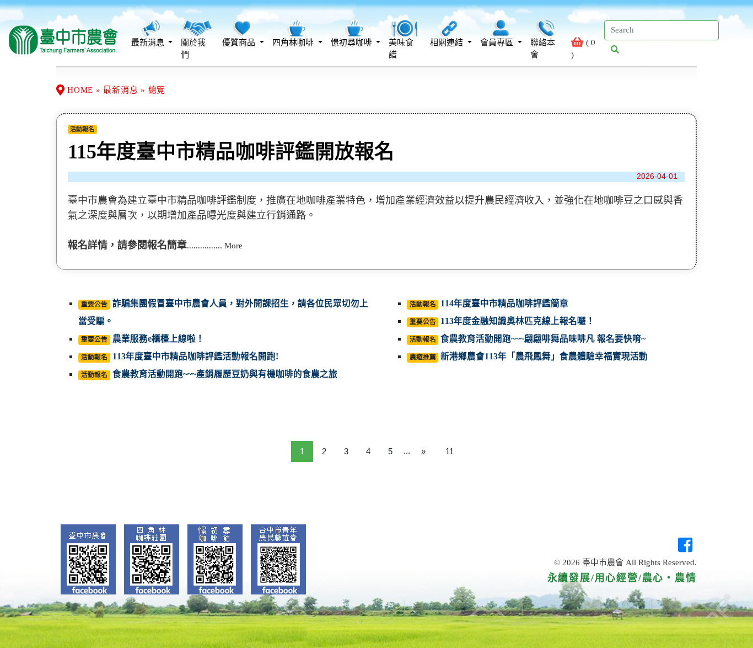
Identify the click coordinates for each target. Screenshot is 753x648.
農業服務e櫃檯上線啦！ (158, 338)
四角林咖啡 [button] (294, 42)
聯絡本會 (542, 49)
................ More (215, 245)
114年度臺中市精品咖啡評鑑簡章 (504, 303)
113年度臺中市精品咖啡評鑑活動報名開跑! (195, 356)
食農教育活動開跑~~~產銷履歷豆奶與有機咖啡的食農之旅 (224, 374)
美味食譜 (401, 49)
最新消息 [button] (148, 42)
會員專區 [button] (497, 42)
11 (449, 451)
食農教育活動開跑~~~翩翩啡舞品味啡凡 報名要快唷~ (543, 338)
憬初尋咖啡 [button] (352, 42)
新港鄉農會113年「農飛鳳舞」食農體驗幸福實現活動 (544, 356)
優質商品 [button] (239, 42)
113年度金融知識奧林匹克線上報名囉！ (517, 321)
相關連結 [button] (447, 42)
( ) (583, 49)
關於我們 (193, 49)
